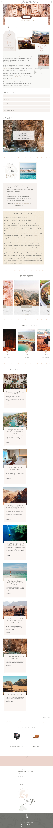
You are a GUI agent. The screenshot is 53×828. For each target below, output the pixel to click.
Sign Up (22, 784)
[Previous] (4, 297)
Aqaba (7, 107)
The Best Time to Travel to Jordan (21, 203)
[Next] (49, 297)
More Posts (46, 717)
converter (32, 237)
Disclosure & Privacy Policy (26, 822)
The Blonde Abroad (26, 2)
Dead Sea (10, 78)
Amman (7, 96)
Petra (7, 103)
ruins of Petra (18, 75)
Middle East (21, 56)
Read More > (8, 404)
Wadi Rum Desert (10, 110)
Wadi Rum (17, 76)
